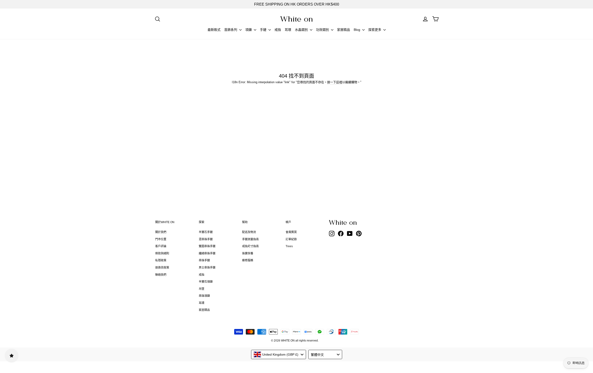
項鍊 (249, 30)
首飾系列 (231, 30)
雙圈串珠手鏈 (207, 246)
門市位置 (160, 239)
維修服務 (247, 260)
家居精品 (343, 30)
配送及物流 (249, 232)
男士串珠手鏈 (207, 267)
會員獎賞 (291, 232)
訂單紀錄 (291, 239)
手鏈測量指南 (250, 239)
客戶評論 (160, 246)
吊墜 (201, 289)
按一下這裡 (334, 82)
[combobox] (278, 354)
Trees (289, 246)
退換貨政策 (162, 267)
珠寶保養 (247, 253)
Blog (357, 30)
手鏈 (263, 30)
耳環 (288, 30)
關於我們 (160, 232)
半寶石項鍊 (206, 281)
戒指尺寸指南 (250, 246)
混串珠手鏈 (206, 239)
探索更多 (375, 30)
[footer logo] (354, 222)
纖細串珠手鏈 (207, 253)
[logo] (296, 19)
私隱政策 (160, 260)
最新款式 (214, 30)
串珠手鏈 (204, 260)
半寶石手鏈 (206, 232)
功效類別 (323, 30)
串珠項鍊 (204, 295)
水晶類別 (302, 30)
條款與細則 (162, 253)
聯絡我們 (160, 274)
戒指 (277, 30)
